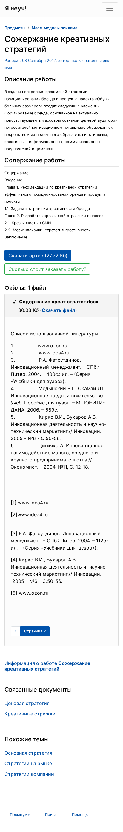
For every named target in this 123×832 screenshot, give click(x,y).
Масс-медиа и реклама (54, 28)
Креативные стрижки (30, 714)
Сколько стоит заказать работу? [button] (47, 269)
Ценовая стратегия (27, 703)
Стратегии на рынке (28, 763)
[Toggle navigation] (110, 8)
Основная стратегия (28, 753)
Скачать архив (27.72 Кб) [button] (37, 255)
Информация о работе (47, 666)
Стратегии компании (29, 774)
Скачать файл (58, 310)
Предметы (14, 28)
